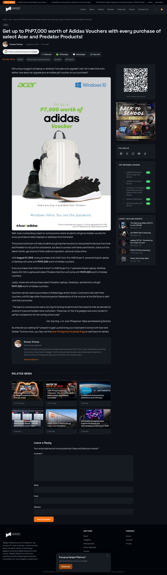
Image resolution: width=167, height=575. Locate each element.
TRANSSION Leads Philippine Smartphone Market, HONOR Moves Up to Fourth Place (115, 2)
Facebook (46, 54)
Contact (129, 540)
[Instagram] (133, 153)
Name (36, 485)
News (91, 9)
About (132, 9)
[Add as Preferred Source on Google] (21, 51)
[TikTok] (145, 153)
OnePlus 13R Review (134, 199)
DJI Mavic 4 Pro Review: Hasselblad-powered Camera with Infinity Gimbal (135, 191)
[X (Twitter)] (127, 153)
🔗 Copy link (95, 54)
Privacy (129, 543)
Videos (101, 9)
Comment (38, 453)
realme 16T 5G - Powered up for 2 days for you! (141, 241)
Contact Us (143, 9)
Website (37, 507)
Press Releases (90, 547)
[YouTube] (139, 153)
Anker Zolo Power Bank (139, 258)
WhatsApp (62, 54)
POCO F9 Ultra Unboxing (140, 250)
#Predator (69, 59)
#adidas (57, 59)
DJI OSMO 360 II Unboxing (140, 233)
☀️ (161, 9)
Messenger (79, 54)
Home (83, 9)
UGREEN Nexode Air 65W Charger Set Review (134, 174)
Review (111, 9)
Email (36, 496)
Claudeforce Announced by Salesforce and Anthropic (59, 2)
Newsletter (159, 2)
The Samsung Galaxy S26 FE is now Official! (141, 224)
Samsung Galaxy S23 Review (134, 204)
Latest (150, 2)
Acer (10, 19)
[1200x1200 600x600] (135, 140)
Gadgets (87, 540)
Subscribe (65, 566)
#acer (20, 59)
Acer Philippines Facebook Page (68, 331)
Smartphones (89, 543)
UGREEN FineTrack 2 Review (134, 182)
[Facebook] (121, 153)
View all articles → (31, 359)
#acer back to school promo (38, 59)
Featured (121, 9)
